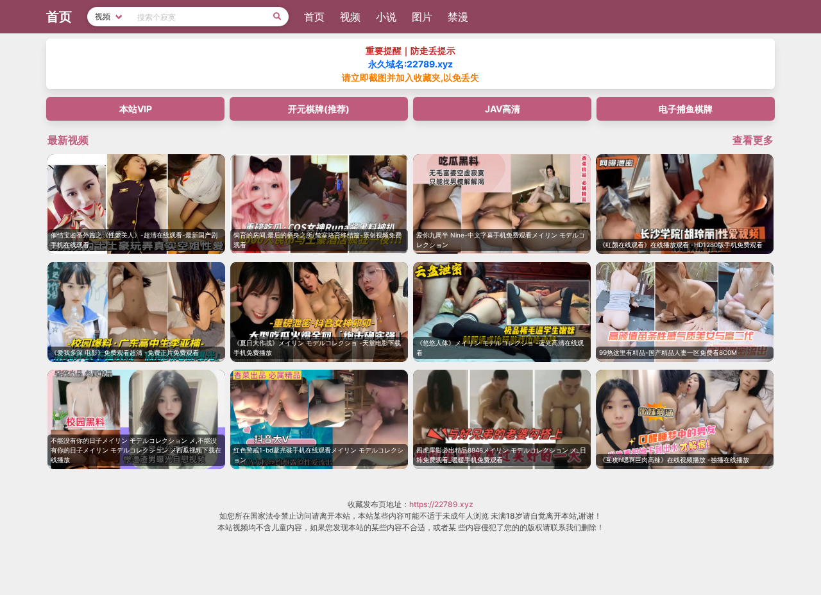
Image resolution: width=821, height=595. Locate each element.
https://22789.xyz (441, 504)
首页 (314, 16)
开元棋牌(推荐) (319, 108)
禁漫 (458, 16)
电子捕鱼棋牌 (686, 108)
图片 (422, 16)
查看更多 (753, 140)
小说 (386, 16)
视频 (350, 16)
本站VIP (135, 108)
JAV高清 (502, 108)
